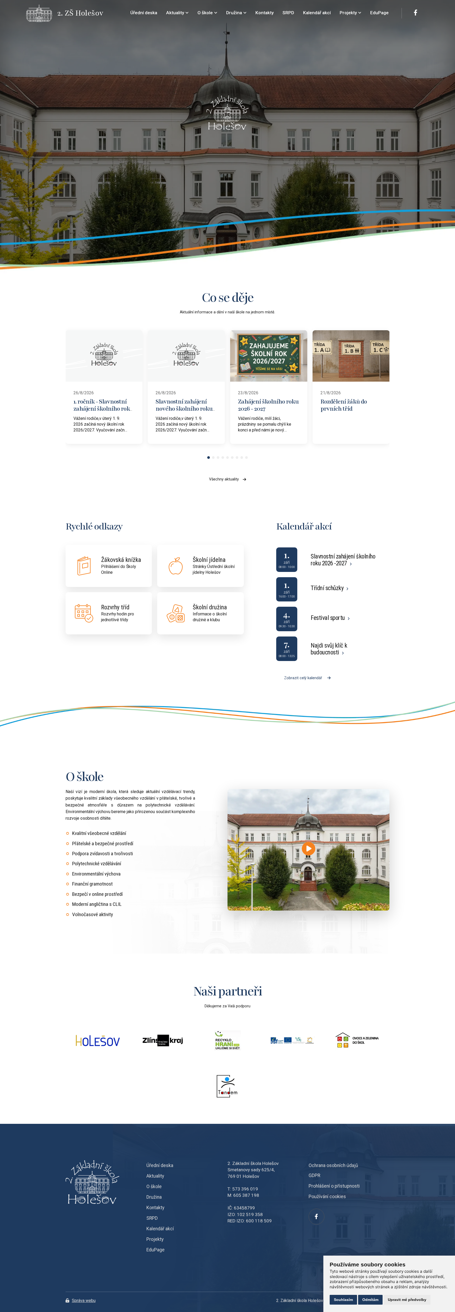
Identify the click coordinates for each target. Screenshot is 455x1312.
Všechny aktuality (224, 479)
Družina (154, 1197)
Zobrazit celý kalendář (303, 678)
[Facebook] (415, 13)
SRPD (152, 1218)
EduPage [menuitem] (379, 12)
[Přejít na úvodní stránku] (42, 13)
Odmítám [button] (370, 1300)
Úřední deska (159, 1165)
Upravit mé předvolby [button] (407, 1300)
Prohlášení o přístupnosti (334, 1186)
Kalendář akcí (160, 1228)
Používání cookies (327, 1196)
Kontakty (155, 1207)
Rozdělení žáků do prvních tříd (343, 405)
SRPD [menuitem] (288, 12)
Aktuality (155, 1176)
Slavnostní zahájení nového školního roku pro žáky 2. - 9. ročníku (184, 408)
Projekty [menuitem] (348, 12)
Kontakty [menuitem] (264, 12)
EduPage (155, 1249)
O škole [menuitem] (205, 12)
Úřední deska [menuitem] (143, 12)
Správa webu (84, 1300)
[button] (208, 457)
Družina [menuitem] (234, 12)
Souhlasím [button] (343, 1300)
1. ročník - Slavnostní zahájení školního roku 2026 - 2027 (103, 408)
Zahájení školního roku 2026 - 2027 (268, 405)
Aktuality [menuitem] (175, 12)
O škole (154, 1186)
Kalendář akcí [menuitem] (317, 12)
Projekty (155, 1239)
